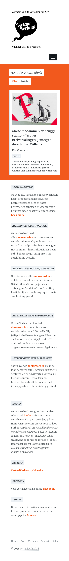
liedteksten (18, 164)
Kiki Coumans (32, 164)
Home (14, 541)
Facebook (49, 488)
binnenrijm (46, 164)
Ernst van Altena (20, 167)
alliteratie (35, 167)
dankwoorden (24, 237)
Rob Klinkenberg (30, 170)
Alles (14, 81)
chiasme (22, 161)
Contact (45, 541)
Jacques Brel (41, 161)
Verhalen (33, 541)
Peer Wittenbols (48, 170)
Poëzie (24, 81)
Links (55, 541)
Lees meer (17, 215)
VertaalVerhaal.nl (29, 548)
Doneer (31, 515)
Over (23, 541)
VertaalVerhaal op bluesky (27, 470)
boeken (28, 415)
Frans (31, 161)
